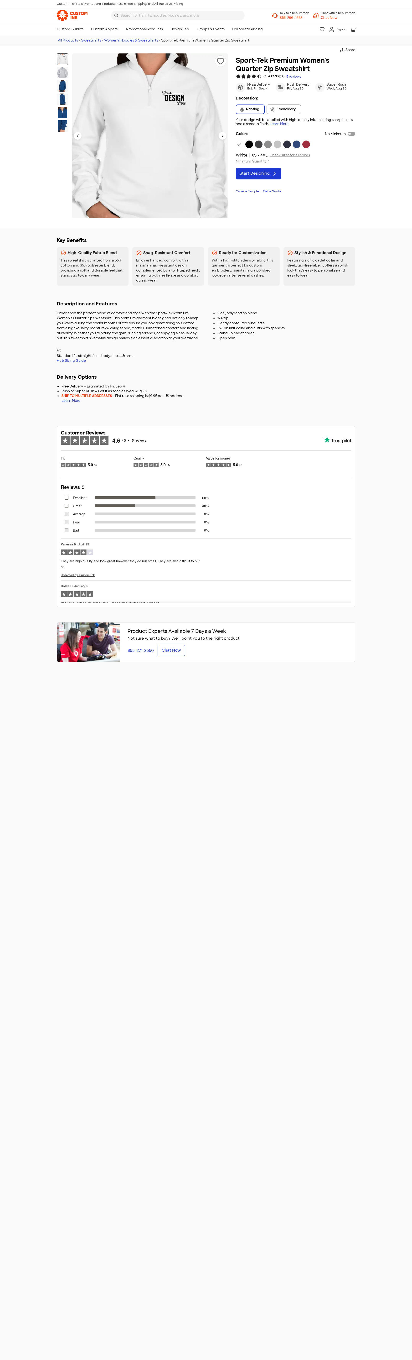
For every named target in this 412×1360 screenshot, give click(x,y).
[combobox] (178, 15)
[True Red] (306, 144)
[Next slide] (222, 136)
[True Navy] (287, 144)
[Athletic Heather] (277, 144)
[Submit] (116, 15)
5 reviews (293, 76)
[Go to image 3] (62, 86)
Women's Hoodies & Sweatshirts (131, 40)
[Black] (249, 144)
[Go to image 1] (62, 59)
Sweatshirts (91, 40)
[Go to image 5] (62, 112)
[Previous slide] (78, 136)
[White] (239, 144)
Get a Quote (272, 191)
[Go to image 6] (62, 126)
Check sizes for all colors (290, 155)
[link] (72, 15)
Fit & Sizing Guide (71, 360)
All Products (68, 40)
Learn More (279, 124)
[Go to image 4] (62, 99)
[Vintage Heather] (268, 144)
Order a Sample (247, 191)
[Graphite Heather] (259, 144)
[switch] (351, 134)
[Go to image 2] (62, 72)
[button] (338, 18)
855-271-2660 (141, 650)
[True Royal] (296, 144)
